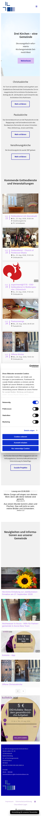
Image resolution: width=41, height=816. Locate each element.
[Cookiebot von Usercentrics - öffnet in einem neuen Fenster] (29, 366)
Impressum (9, 801)
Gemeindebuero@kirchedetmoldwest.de (16, 774)
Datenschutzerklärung (24, 801)
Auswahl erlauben (20, 442)
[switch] (36, 409)
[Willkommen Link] (16, 7)
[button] (34, 6)
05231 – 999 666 (7, 772)
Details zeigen (29, 430)
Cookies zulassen (20, 437)
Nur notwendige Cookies (20, 448)
